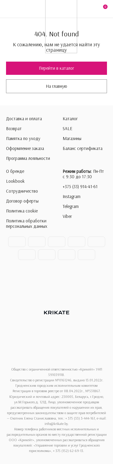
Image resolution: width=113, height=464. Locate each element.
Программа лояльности (28, 158)
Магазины (72, 138)
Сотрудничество (22, 191)
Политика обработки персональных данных (26, 223)
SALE (67, 128)
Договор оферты (22, 201)
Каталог (70, 118)
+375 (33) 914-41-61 (80, 186)
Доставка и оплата (24, 118)
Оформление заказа (25, 148)
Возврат (14, 128)
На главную (56, 86)
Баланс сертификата (82, 148)
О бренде (15, 171)
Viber (67, 216)
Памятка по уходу (23, 138)
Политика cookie (22, 211)
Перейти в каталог (56, 68)
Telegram (71, 206)
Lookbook (15, 181)
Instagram (71, 196)
